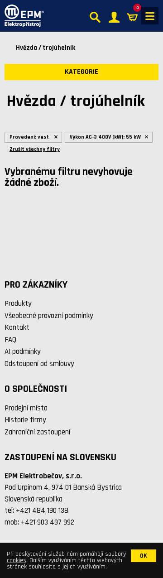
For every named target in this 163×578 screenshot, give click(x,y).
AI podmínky (23, 351)
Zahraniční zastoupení (37, 432)
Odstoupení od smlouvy (39, 364)
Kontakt (17, 327)
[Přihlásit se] (114, 16)
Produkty (18, 303)
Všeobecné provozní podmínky (49, 316)
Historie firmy (25, 420)
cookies (16, 560)
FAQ (10, 340)
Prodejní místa (26, 408)
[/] (22, 16)
